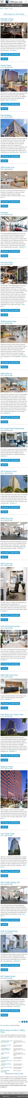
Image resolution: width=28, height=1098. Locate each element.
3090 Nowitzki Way (8, 321)
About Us (10, 1093)
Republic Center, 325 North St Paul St (6, 1041)
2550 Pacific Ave (7, 167)
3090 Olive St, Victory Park (6, 1068)
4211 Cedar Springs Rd (10, 882)
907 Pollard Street (8, 976)
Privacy (16, 1093)
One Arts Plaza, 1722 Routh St (6, 1061)
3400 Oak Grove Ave (9, 675)
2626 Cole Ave (7, 564)
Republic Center (7, 19)
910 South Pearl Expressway (12, 428)
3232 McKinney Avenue (10, 626)
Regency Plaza (7, 767)
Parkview (4, 213)
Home (5, 1093)
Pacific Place (6, 65)
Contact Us (22, 1093)
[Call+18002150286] (14, 5)
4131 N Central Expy (9, 931)
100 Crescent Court (9, 471)
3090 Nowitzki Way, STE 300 (6, 1064)
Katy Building (6, 115)
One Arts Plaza (7, 262)
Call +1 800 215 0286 (6, 21)
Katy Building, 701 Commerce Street (5, 1049)
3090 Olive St (6, 374)
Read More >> (14, 50)
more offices (6, 1025)
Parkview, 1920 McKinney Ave (5, 1058)
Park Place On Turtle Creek (12, 715)
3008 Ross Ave (7, 518)
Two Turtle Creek (8, 834)
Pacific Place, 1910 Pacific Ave (6, 1046)
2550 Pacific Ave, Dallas (5, 1053)
